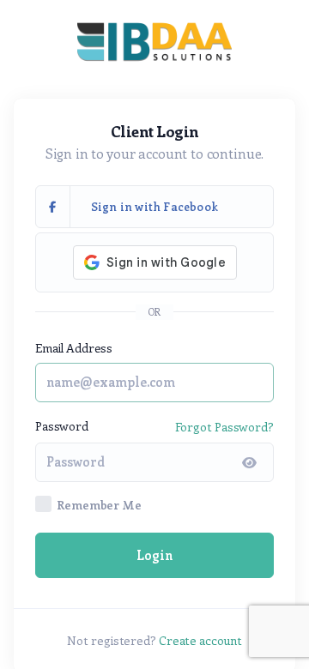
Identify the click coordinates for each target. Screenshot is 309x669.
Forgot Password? (224, 427)
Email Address (73, 348)
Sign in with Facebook (154, 206)
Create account (200, 640)
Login (154, 555)
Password (61, 426)
